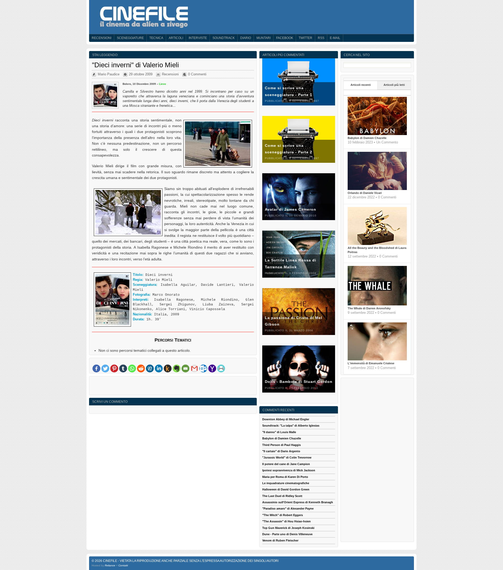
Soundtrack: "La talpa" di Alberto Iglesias (290, 425)
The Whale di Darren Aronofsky (369, 308)
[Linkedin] (159, 368)
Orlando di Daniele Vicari (365, 192)
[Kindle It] (168, 368)
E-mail (335, 38)
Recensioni (101, 38)
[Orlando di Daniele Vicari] (377, 189)
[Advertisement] (173, 387)
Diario (245, 38)
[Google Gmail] (194, 368)
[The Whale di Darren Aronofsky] (377, 304)
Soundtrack (223, 38)
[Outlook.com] (203, 368)
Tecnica (156, 38)
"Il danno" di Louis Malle (279, 432)
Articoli (176, 38)
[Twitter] (105, 368)
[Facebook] (96, 368)
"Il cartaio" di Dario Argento (281, 451)
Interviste (198, 38)
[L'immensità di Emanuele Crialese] (377, 359)
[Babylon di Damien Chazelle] (377, 134)
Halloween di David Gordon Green (285, 489)
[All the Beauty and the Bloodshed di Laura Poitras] (377, 243)
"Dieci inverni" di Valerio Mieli (135, 65)
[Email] (185, 368)
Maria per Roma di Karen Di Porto (285, 476)
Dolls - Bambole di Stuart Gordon (298, 381)
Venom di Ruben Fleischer (280, 540)
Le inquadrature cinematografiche (285, 483)
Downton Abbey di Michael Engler (285, 419)
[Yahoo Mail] (212, 368)
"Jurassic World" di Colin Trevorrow (286, 457)
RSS (321, 38)
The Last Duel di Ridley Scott (282, 496)
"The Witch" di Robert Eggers (282, 515)
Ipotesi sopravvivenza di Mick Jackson (288, 470)
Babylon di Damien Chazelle (367, 137)
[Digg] (150, 368)
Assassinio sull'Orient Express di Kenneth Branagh (297, 502)
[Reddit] (141, 368)
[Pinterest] (114, 368)
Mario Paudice (108, 74)
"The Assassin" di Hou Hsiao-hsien (286, 521)
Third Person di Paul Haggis (281, 444)
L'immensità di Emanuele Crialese (371, 363)
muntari (263, 38)
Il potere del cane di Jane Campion (286, 464)
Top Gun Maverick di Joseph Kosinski (288, 527)
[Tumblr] (123, 368)
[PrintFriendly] (221, 368)
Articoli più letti (394, 84)
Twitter (305, 38)
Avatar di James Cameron (290, 209)
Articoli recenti (361, 84)
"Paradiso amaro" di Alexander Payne (288, 508)
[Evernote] (177, 368)
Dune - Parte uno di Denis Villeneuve (287, 534)
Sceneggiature (130, 38)
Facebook (284, 38)
